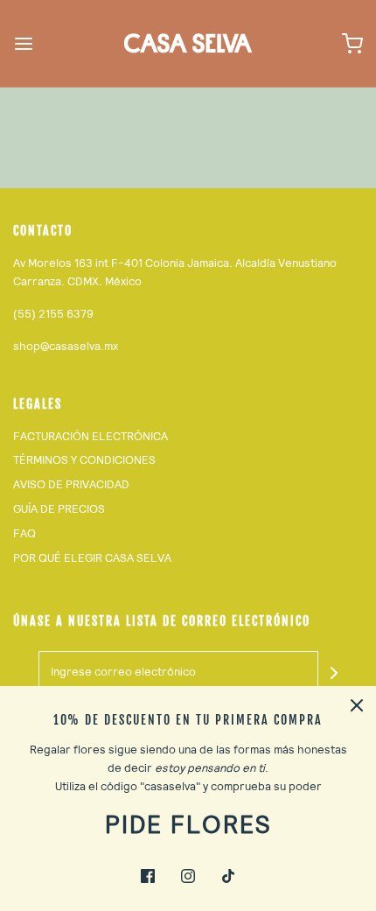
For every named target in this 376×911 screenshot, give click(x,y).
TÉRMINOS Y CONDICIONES (84, 459)
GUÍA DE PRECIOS (59, 508)
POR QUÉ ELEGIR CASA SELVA (92, 557)
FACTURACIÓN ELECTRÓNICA (90, 436)
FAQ (24, 533)
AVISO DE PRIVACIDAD (71, 484)
